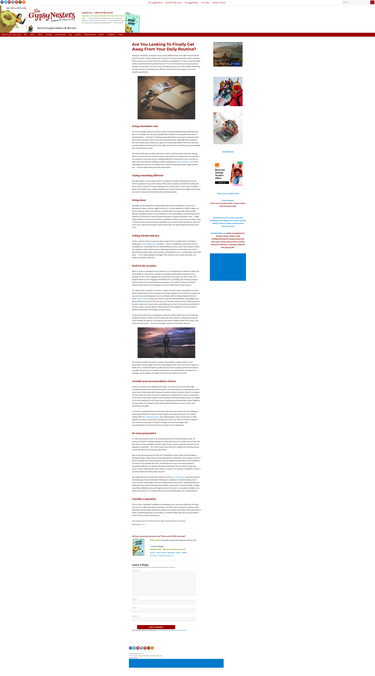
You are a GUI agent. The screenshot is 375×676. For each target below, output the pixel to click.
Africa (40, 34)
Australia (48, 34)
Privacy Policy (133, 658)
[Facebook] (1, 1)
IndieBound (171, 553)
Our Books (205, 2)
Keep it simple (142, 299)
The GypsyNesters (155, 2)
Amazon (152, 553)
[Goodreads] (20, 1)
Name (135, 599)
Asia (70, 34)
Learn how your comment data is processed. (172, 630)
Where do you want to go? (11, 34)
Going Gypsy (91, 20)
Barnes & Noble (161, 553)
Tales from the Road (173, 2)
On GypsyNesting (191, 2)
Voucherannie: (228, 200)
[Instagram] (12, 1)
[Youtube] (9, 1)
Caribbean (111, 34)
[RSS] (23, 1)
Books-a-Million (181, 553)
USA (25, 34)
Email (135, 607)
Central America (89, 34)
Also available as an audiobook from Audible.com (161, 555)
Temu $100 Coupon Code (228, 193)
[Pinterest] (16, 1)
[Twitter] (5, 1)
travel (143, 524)
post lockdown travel (186, 162)
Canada (78, 34)
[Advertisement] (228, 267)
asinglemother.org (218, 233)
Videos (120, 34)
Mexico (101, 34)
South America (60, 34)
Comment (136, 570)
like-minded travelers (150, 417)
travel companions (148, 244)
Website (135, 616)
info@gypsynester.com (136, 654)
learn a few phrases (177, 477)
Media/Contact (218, 2)
